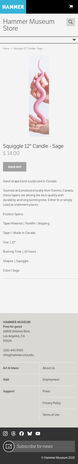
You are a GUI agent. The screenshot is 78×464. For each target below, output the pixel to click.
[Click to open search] (70, 22)
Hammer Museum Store (29, 25)
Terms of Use (51, 415)
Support (9, 391)
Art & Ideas (11, 368)
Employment (51, 380)
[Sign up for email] (8, 446)
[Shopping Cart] (71, 6)
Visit (6, 380)
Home (6, 48)
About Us (49, 368)
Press (46, 391)
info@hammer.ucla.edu (18, 355)
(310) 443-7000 (13, 350)
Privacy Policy (52, 403)
